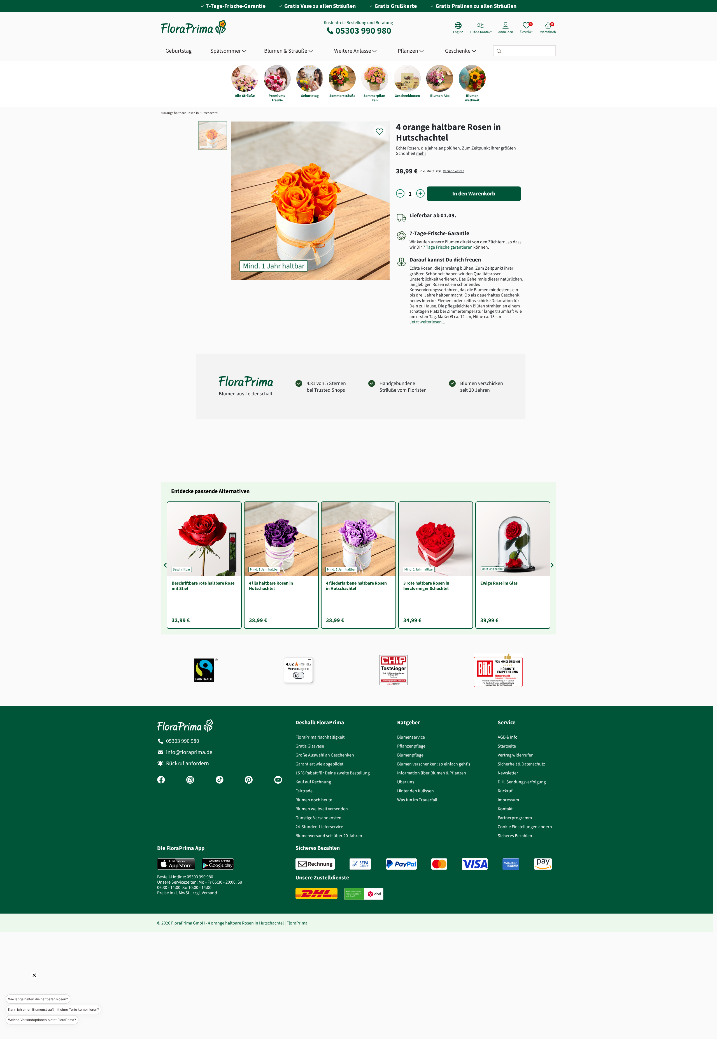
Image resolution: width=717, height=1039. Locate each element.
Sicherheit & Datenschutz (521, 764)
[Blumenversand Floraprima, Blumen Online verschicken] (194, 34)
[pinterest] (249, 780)
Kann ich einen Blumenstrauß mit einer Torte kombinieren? (53, 1009)
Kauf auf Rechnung (313, 782)
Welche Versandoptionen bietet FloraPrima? (42, 1020)
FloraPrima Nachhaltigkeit (319, 737)
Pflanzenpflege (411, 746)
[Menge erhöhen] (420, 194)
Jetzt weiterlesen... (427, 322)
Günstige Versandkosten (318, 818)
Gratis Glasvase (309, 746)
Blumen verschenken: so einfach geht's (433, 764)
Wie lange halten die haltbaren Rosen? (38, 999)
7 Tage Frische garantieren (447, 247)
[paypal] (401, 864)
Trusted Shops (329, 390)
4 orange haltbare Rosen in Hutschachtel (189, 113)
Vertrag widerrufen (516, 755)
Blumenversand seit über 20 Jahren (328, 836)
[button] (26, 983)
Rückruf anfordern (187, 763)
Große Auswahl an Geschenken (324, 755)
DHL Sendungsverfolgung (522, 782)
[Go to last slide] (166, 565)
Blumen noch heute (313, 800)
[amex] (510, 864)
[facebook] (161, 780)
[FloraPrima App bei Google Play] (218, 864)
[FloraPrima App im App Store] (176, 864)
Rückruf (505, 791)
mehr (421, 153)
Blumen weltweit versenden (321, 809)
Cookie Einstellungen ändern (525, 827)
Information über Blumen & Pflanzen (431, 773)
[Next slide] (550, 565)
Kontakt (505, 809)
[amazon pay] (543, 864)
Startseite (507, 746)
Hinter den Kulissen (415, 791)
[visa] (475, 864)
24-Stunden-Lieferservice (319, 827)
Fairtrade (304, 791)
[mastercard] (439, 864)
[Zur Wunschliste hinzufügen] (383, 128)
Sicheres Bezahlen (515, 836)
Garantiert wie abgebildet (319, 764)
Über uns (405, 782)
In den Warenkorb (473, 193)
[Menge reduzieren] (400, 194)
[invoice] (315, 864)
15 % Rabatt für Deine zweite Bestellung (332, 773)
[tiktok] (220, 780)
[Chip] (394, 670)
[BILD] (498, 670)
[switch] (298, 675)
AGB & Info (508, 737)
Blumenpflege (410, 755)
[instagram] (190, 780)
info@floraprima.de (189, 752)
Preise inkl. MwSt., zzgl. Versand (187, 893)
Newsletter (508, 773)
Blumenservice (411, 737)
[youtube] (278, 780)
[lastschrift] (360, 864)
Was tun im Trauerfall (417, 800)
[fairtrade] (206, 670)
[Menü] (309, 660)
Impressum (508, 800)
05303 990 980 (363, 30)
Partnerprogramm (515, 818)
